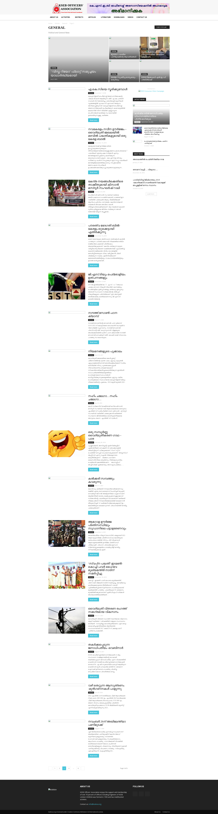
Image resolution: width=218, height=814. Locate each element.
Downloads (119, 17)
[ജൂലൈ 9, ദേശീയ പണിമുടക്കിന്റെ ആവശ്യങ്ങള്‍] (124, 48)
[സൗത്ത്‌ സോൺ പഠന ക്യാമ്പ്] (66, 324)
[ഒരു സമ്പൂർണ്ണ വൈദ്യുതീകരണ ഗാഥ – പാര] (66, 443)
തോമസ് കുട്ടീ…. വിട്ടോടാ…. (145, 170)
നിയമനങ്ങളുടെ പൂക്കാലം (105, 351)
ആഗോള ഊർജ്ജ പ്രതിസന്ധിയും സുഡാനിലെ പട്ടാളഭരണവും (107, 525)
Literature (106, 17)
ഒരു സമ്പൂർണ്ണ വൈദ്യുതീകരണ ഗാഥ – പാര (104, 435)
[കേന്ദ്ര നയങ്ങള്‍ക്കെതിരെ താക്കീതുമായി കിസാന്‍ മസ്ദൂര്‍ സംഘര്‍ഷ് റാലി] (66, 193)
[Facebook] (135, 794)
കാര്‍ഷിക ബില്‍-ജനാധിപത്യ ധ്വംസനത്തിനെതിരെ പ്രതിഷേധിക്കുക (148, 116)
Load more (150, 194)
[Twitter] (141, 794)
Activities (65, 17)
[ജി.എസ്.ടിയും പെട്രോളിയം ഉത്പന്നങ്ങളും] (66, 286)
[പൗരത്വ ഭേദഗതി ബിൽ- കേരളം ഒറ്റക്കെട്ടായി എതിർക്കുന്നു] (66, 237)
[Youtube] (147, 794)
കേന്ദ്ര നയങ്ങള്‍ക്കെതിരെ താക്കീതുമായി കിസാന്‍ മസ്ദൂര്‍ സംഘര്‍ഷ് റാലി (105, 184)
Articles (92, 17)
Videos (130, 17)
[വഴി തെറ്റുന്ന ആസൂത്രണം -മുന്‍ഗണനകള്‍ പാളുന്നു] (66, 697)
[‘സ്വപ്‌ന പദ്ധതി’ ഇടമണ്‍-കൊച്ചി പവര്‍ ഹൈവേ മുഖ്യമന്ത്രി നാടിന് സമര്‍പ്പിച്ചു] (66, 575)
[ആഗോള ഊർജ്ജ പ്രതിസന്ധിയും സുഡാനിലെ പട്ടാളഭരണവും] (66, 533)
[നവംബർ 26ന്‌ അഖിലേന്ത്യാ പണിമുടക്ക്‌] (66, 733)
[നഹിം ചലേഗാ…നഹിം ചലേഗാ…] (66, 407)
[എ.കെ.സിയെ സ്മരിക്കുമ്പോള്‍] (66, 101)
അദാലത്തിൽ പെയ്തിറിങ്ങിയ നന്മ (148, 159)
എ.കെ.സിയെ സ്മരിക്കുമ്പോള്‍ (107, 89)
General (64, 23)
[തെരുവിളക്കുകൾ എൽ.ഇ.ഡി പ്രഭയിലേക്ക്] (155, 71)
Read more (93, 120)
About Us (54, 17)
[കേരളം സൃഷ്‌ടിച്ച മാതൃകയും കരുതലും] (124, 71)
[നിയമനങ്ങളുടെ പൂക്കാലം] (66, 363)
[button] (167, 17)
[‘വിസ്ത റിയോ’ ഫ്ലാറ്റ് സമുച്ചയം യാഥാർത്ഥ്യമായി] (78, 63)
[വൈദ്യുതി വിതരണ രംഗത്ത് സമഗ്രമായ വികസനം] (66, 620)
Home (50, 23)
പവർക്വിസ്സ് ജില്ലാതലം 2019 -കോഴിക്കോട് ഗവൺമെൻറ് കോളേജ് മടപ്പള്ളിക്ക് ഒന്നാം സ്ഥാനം (149, 182)
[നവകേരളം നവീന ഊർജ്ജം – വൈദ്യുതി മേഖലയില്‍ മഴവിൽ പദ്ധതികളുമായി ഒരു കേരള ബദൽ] (66, 140)
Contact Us (141, 17)
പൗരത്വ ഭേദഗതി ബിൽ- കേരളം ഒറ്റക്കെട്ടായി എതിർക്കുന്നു (104, 229)
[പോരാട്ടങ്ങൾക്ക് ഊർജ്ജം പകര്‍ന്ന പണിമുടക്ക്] (137, 143)
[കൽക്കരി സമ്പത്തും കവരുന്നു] (66, 490)
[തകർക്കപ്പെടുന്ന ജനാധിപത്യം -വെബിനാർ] (66, 656)
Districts (79, 17)
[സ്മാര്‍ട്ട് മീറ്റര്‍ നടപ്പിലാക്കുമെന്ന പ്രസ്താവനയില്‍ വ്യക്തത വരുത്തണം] (155, 48)
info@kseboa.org (95, 804)
